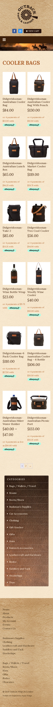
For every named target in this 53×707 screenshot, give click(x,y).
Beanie (13, 492)
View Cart (33, 31)
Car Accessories (18, 513)
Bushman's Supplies (20, 506)
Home (6, 609)
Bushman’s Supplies (13, 638)
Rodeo (12, 561)
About (6, 613)
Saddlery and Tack (19, 568)
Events (6, 624)
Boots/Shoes (16, 499)
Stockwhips (15, 575)
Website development (11, 696)
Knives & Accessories (21, 547)
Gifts (12, 534)
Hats (12, 541)
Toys (12, 582)
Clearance (8, 682)
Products (8, 617)
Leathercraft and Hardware (25, 554)
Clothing (14, 520)
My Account (9, 620)
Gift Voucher (16, 527)
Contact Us (9, 628)
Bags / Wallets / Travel (22, 486)
